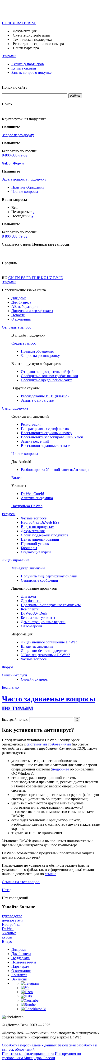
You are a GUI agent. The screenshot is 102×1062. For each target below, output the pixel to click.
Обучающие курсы (36, 552)
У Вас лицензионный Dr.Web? (45, 655)
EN (18, 278)
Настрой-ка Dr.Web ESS (40, 522)
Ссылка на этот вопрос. (21, 882)
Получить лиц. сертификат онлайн (49, 576)
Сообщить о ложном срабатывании (49, 376)
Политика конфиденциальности (28, 1054)
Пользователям (23, 962)
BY (56, 278)
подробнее (60, 769)
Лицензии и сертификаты (32, 311)
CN (11, 278)
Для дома (18, 298)
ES (23, 278)
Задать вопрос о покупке (31, 72)
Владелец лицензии (37, 646)
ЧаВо (6, 163)
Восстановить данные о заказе (45, 446)
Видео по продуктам (37, 527)
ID (61, 278)
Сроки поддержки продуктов (44, 535)
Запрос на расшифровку (40, 356)
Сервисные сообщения (39, 580)
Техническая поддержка (32, 39)
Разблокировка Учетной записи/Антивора (55, 470)
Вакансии (19, 979)
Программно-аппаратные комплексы (51, 605)
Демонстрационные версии (43, 622)
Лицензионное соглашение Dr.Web (49, 642)
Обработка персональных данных (29, 1045)
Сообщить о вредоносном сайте (46, 380)
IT (34, 278)
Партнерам (20, 966)
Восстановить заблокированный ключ (52, 437)
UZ (50, 278)
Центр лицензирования (40, 539)
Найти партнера (26, 48)
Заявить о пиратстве (37, 400)
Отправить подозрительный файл (48, 372)
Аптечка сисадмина (37, 498)
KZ (44, 278)
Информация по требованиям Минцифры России (41, 1056)
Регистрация (31, 424)
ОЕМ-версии (31, 626)
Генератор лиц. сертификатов (45, 429)
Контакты (19, 975)
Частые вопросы (24, 191)
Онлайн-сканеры (34, 679)
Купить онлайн (23, 68)
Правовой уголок (35, 544)
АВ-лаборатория (24, 307)
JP (39, 278)
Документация (25, 31)
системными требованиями (49, 744)
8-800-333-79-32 (15, 155)
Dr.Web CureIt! (32, 494)
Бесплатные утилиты (38, 618)
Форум (18, 163)
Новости (18, 315)
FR (29, 278)
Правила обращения (27, 187)
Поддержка (20, 958)
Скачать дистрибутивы (31, 35)
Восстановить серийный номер (46, 433)
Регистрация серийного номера (38, 44)
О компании (21, 319)
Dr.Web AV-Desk (34, 613)
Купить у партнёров (27, 64)
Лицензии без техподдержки (44, 651)
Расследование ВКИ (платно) (45, 396)
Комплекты (30, 609)
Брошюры (29, 548)
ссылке (50, 874)
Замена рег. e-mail (35, 441)
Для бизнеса (21, 302)
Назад (6, 890)
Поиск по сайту (14, 87)
